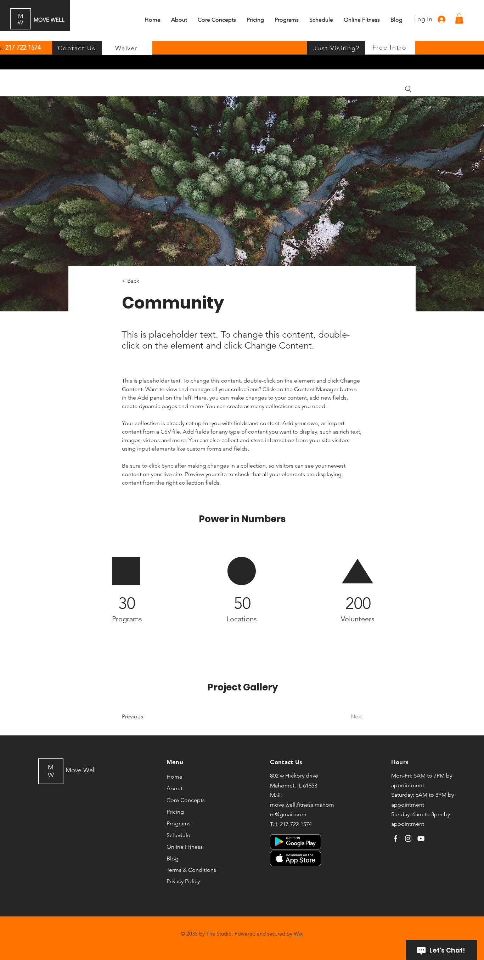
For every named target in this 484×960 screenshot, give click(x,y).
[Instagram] (408, 838)
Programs (179, 823)
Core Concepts (186, 800)
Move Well (81, 770)
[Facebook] (395, 838)
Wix (298, 933)
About (174, 788)
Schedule (178, 835)
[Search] (408, 88)
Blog (173, 858)
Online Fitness (185, 846)
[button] (459, 18)
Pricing (175, 811)
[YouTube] (421, 838)
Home (174, 776)
